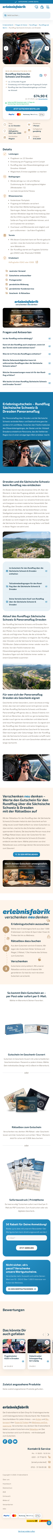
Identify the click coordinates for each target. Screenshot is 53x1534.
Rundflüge (33, 25)
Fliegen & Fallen (21, 25)
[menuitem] (5, 1441)
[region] (26, 2)
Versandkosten (43, 99)
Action (38, 1419)
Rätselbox (33, 1429)
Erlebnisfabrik (8, 25)
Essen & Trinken (22, 1422)
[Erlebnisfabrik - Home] (14, 7)
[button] (23, 60)
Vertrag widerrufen (26, 1531)
